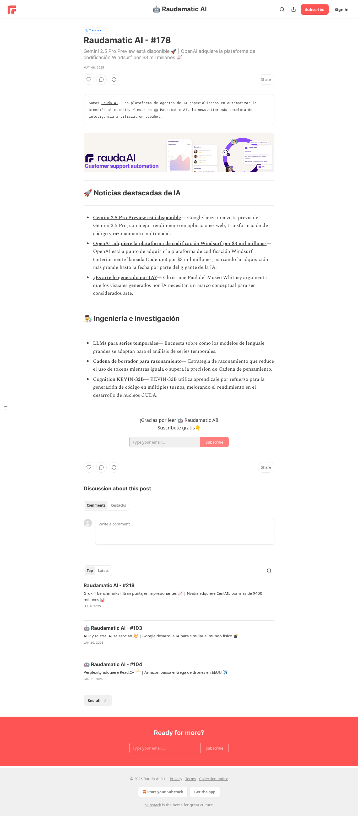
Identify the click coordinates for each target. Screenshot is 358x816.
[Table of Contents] (5, 408)
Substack (153, 804)
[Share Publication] (293, 9)
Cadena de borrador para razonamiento (137, 361)
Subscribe (314, 9)
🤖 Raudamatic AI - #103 (113, 628)
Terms (190, 778)
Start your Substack (165, 791)
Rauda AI (109, 103)
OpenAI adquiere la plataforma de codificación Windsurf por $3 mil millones (180, 243)
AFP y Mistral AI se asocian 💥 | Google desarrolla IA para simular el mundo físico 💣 (161, 635)
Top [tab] (90, 570)
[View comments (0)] (101, 79)
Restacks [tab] (118, 505)
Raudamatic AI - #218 (109, 585)
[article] (179, 599)
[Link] (76, 193)
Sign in (342, 9)
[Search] (282, 9)
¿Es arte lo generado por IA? (125, 277)
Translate (95, 30)
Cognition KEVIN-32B (118, 379)
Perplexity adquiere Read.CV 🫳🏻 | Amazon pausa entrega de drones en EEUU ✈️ (156, 672)
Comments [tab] (96, 505)
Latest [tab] (103, 570)
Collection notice (213, 778)
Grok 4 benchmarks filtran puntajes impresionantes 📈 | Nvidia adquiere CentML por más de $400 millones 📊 (173, 596)
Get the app (204, 791)
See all (94, 700)
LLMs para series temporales (125, 343)
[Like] (89, 79)
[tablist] (106, 505)
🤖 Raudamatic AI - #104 (113, 664)
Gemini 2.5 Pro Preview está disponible (137, 218)
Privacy (176, 778)
